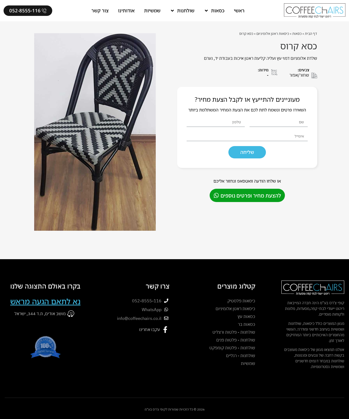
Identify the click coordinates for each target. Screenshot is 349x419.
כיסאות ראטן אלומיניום (272, 33)
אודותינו (126, 10)
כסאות (217, 10)
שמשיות (152, 10)
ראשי (239, 10)
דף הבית (311, 33)
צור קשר (99, 10)
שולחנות (185, 10)
